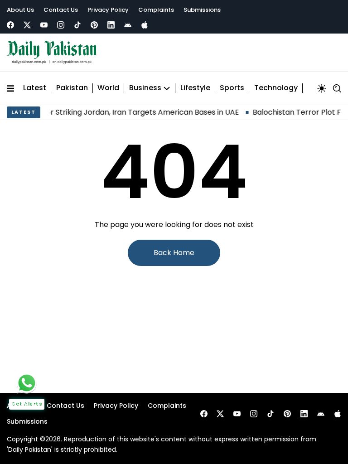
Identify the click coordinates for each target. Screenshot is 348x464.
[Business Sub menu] (166, 88)
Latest (34, 88)
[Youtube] (44, 25)
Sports (232, 88)
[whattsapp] (26, 383)
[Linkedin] (111, 25)
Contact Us (61, 9)
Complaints (156, 9)
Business (145, 88)
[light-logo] (54, 52)
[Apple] (144, 25)
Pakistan (72, 88)
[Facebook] (10, 25)
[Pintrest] (94, 25)
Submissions (202, 9)
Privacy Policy (108, 9)
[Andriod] (127, 25)
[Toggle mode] (321, 88)
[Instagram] (60, 25)
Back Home (174, 252)
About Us (20, 9)
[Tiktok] (77, 25)
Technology (276, 88)
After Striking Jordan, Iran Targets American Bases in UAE (134, 112)
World (108, 88)
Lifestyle (195, 88)
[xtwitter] (27, 25)
